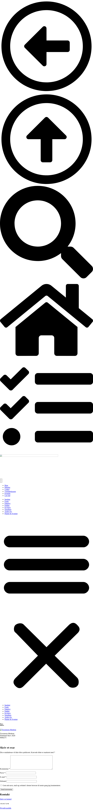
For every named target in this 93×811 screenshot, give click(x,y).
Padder (7, 505)
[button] (46, 609)
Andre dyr (8, 512)
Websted (3, 781)
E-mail (3, 777)
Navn (2, 773)
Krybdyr (8, 507)
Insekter (7, 499)
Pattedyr (7, 503)
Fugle (7, 501)
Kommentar (5, 769)
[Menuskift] (1, 481)
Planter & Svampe (11, 514)
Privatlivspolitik (5, 808)
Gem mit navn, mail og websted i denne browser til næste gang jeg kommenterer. (32, 785)
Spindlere (8, 510)
